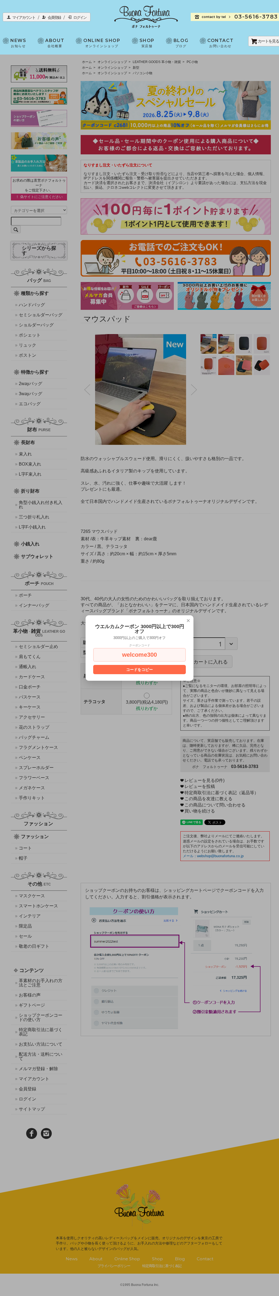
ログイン (79, 17)
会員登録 (56, 17)
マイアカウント (25, 17)
